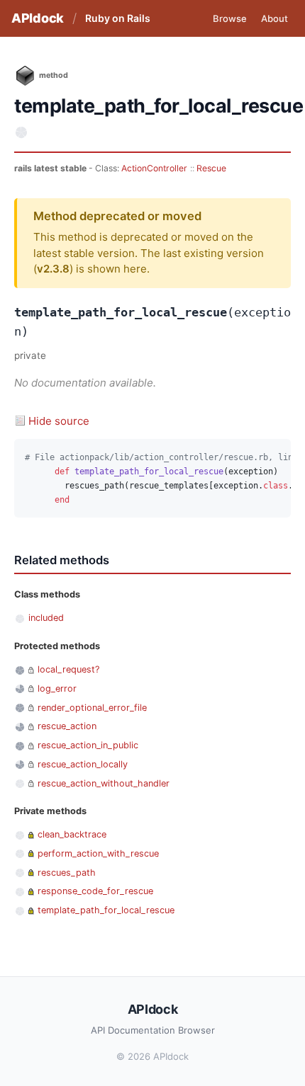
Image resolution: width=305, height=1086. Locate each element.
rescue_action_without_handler (104, 783)
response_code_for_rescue (95, 891)
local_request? (68, 669)
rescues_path (67, 872)
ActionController (154, 168)
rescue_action (67, 726)
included (46, 617)
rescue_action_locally (83, 764)
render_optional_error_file (92, 707)
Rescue (211, 168)
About (274, 18)
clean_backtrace (72, 834)
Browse (230, 18)
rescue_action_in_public (88, 745)
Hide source (58, 421)
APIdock (37, 18)
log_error (57, 688)
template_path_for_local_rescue (106, 910)
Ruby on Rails (117, 18)
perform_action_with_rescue (98, 853)
